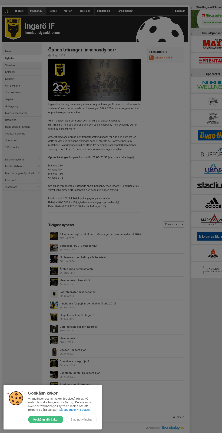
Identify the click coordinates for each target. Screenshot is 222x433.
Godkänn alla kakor (45, 419)
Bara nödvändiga (81, 419)
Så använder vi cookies (74, 409)
